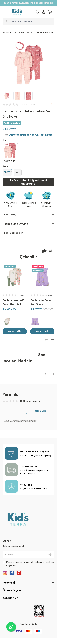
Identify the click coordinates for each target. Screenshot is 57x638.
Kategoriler (10, 598)
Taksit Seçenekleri (13, 232)
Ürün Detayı (10, 214)
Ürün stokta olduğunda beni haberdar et (28, 182)
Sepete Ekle (14, 331)
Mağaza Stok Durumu (15, 223)
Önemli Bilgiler (12, 590)
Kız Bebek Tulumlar (23, 32)
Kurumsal (9, 582)
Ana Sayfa (7, 32)
